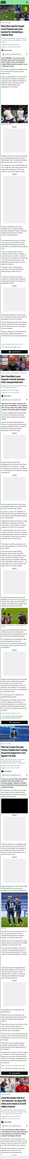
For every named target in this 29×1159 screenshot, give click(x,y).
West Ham (4, 77)
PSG (19, 347)
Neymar (21, 242)
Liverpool (4, 426)
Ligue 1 (15, 347)
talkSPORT (4, 81)
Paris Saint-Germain (7, 242)
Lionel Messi (8, 1068)
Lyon (8, 171)
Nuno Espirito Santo (17, 716)
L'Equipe (24, 1141)
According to (5, 630)
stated (11, 683)
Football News (16, 373)
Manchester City (6, 643)
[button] (27, 54)
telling (3, 557)
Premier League (18, 71)
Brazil (3, 158)
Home (3, 22)
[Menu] (27, 2)
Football (8, 22)
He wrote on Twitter (7, 511)
